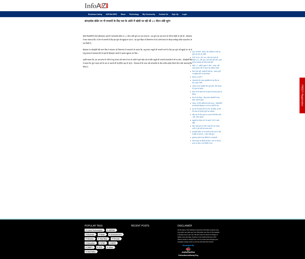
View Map (103, 239)
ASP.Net (112, 230)
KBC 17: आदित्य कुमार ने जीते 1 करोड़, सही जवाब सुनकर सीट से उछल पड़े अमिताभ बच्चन (205, 66)
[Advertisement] (128, 29)
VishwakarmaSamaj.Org (188, 255)
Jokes (111, 247)
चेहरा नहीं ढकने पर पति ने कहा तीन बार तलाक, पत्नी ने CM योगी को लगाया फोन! (206, 127)
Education (91, 243)
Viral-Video (91, 251)
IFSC (103, 243)
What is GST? (197, 77)
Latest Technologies (94, 230)
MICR (113, 243)
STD (100, 247)
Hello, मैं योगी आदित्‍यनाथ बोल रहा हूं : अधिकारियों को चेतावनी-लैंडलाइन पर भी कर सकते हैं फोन (207, 104)
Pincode (116, 239)
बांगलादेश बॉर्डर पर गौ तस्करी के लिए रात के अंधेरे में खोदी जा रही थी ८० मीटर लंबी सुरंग (206, 132)
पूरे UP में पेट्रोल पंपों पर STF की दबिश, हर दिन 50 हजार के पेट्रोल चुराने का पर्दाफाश (206, 110)
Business (90, 234)
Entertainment (116, 234)
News (102, 234)
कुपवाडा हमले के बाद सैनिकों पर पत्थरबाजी (204, 137)
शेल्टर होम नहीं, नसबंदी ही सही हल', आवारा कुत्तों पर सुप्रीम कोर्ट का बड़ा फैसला (206, 72)
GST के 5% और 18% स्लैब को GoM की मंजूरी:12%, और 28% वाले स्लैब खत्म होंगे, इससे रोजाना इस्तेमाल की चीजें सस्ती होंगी (207, 59)
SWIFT (90, 247)
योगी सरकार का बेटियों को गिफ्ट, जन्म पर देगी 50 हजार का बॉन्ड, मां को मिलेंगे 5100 (206, 141)
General (90, 239)
